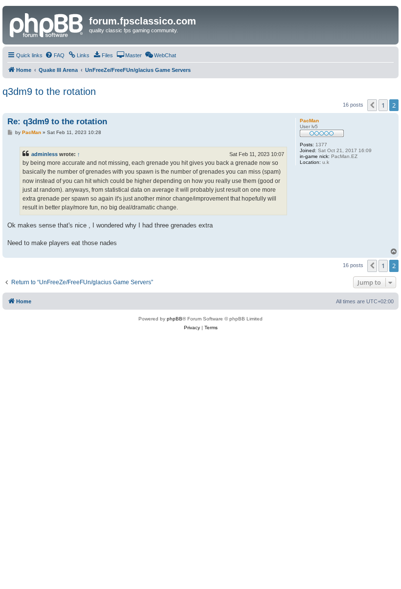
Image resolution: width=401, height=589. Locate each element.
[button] (372, 105)
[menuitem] (55, 55)
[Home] (47, 24)
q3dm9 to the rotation (49, 91)
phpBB (174, 318)
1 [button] (383, 105)
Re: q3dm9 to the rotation (57, 121)
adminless (44, 154)
